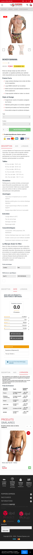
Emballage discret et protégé (12, 483)
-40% (28, 433)
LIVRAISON (24, 146)
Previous (3, 50)
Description (6, 146)
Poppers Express (8, 494)
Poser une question (17, 338)
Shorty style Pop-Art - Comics (9, 463)
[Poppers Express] (16, 5)
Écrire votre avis (16, 333)
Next (29, 50)
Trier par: (7, 353)
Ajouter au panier (20, 129)
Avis (16, 146)
